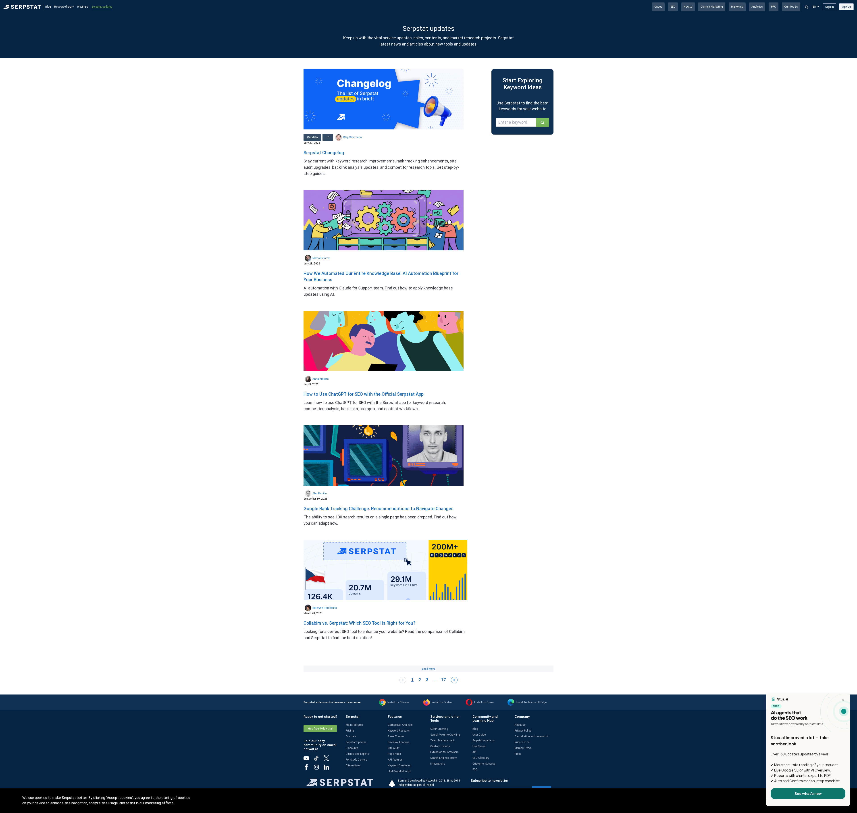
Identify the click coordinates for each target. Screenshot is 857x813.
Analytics (757, 6)
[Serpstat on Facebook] (309, 768)
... (434, 679)
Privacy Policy (523, 730)
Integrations (437, 763)
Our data (351, 736)
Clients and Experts (357, 753)
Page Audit (394, 753)
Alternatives (353, 765)
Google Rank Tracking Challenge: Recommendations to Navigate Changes (378, 508)
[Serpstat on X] (329, 759)
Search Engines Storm (443, 757)
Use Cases (479, 746)
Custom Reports (440, 746)
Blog (48, 6)
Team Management (442, 740)
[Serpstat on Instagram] (319, 768)
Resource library (64, 6)
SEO (673, 6)
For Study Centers (356, 759)
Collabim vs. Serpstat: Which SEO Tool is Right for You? (359, 623)
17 (443, 679)
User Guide (479, 734)
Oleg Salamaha (352, 137)
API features (395, 759)
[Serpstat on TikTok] (319, 759)
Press (518, 753)
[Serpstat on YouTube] (309, 759)
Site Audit (393, 748)
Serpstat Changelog (324, 152)
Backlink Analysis (399, 742)
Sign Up (846, 6)
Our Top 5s (791, 6)
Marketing (737, 6)
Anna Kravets (320, 379)
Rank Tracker (396, 736)
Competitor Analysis (400, 724)
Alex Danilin (319, 493)
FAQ (474, 769)
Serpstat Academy (483, 740)
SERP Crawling (439, 728)
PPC (773, 6)
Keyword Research (399, 730)
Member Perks (523, 748)
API (474, 752)
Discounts (352, 748)
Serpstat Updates (356, 742)
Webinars (82, 6)
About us (520, 724)
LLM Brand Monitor (399, 771)
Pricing (350, 730)
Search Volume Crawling (445, 734)
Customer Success (483, 763)
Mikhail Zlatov (321, 258)
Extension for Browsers (444, 752)
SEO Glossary (480, 757)
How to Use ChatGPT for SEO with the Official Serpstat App (364, 394)
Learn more (354, 702)
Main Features (354, 724)
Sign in (829, 6)
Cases (658, 6)
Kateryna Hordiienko (324, 607)
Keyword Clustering (399, 765)
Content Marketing (712, 6)
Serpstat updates (102, 6)
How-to (688, 6)
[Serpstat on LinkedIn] (329, 768)
